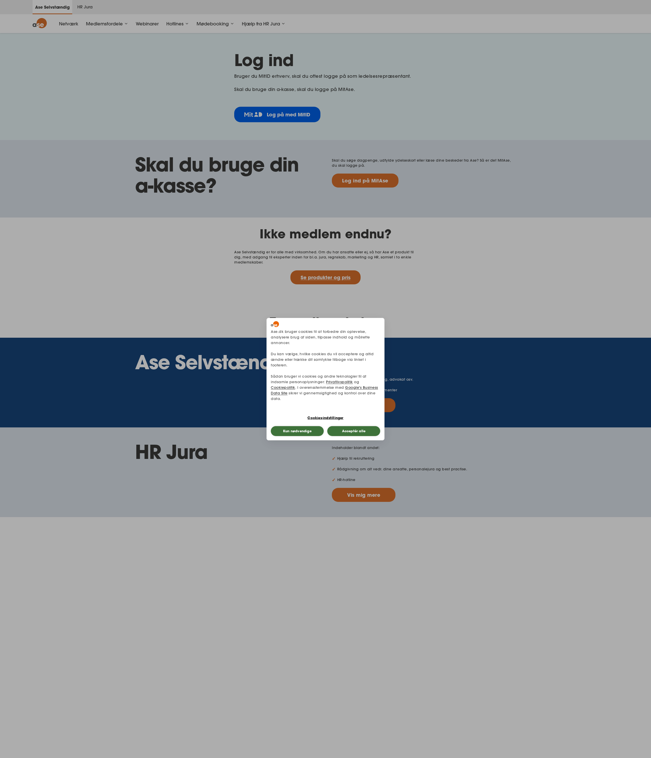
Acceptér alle (354, 431)
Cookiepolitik (283, 387)
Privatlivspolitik (339, 382)
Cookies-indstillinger (325, 417)
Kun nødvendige (297, 431)
